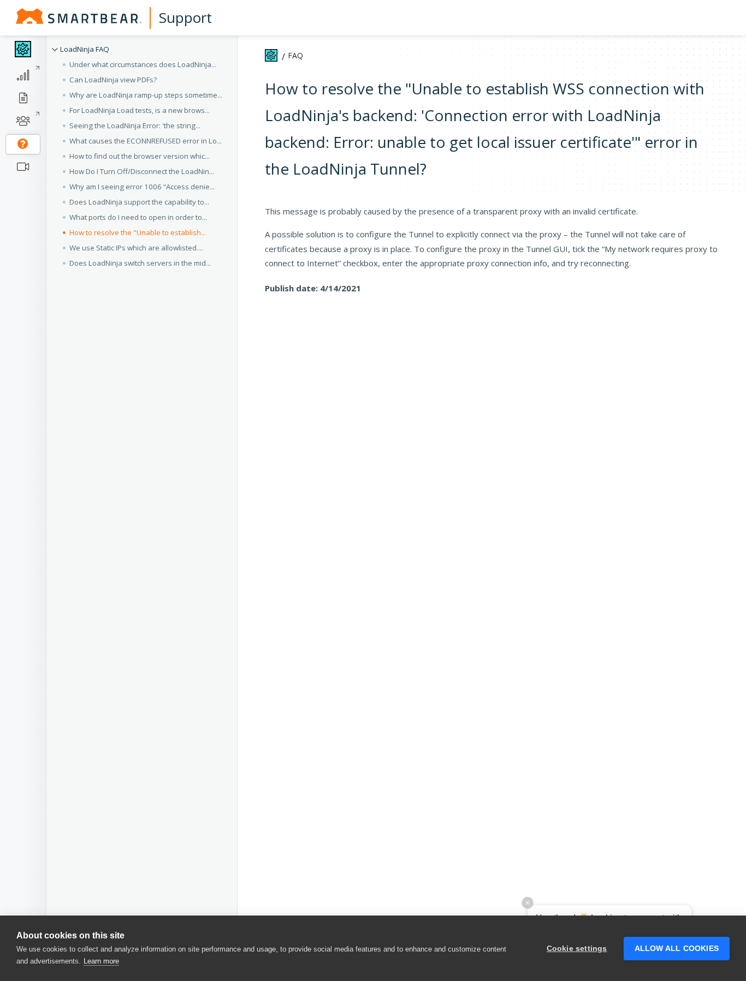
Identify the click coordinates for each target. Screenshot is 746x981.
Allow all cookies (677, 948)
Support (185, 17)
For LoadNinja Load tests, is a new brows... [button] (139, 110)
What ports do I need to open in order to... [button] (138, 217)
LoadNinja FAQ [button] (84, 49)
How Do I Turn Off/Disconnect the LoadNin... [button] (141, 171)
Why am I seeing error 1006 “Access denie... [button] (142, 187)
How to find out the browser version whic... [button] (139, 156)
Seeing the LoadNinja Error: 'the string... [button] (134, 125)
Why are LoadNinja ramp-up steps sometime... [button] (145, 95)
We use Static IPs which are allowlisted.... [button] (136, 248)
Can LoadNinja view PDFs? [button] (113, 80)
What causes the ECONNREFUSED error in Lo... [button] (145, 141)
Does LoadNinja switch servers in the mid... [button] (140, 263)
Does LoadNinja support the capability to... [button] (139, 202)
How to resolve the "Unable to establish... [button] (137, 232)
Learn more (101, 961)
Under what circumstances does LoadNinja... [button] (142, 64)
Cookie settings (577, 948)
